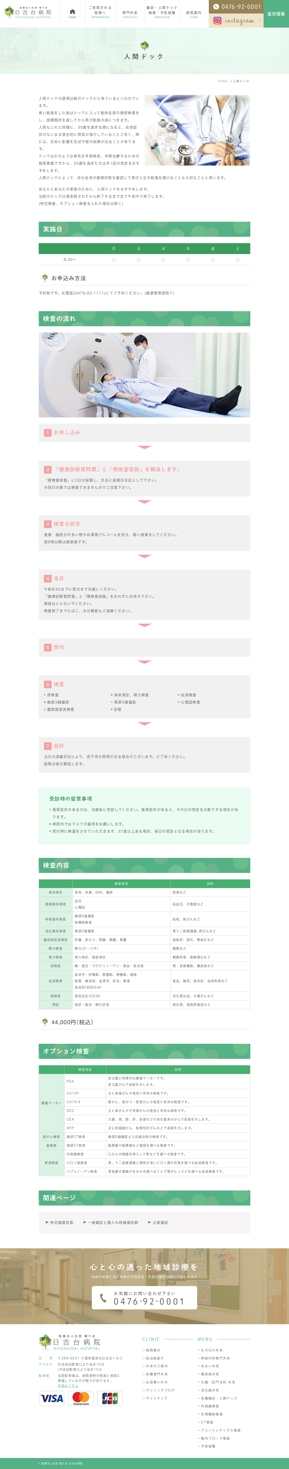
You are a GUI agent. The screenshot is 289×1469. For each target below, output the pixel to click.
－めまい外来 (208, 1366)
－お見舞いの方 (155, 1382)
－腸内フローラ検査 (213, 1438)
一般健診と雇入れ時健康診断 (113, 1222)
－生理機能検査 (210, 1414)
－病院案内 (151, 1350)
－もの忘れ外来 (210, 1350)
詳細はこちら (68, 1385)
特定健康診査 (61, 1222)
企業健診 (160, 1222)
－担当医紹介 (153, 1358)
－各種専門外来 (155, 1374)
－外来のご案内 (155, 1366)
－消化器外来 (208, 1390)
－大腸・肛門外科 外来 (216, 1382)
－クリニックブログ (158, 1390)
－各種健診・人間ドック (217, 1398)
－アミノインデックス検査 (219, 1430)
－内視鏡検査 (208, 1406)
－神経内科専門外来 (213, 1358)
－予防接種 (206, 1446)
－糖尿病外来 (208, 1374)
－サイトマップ (155, 1398)
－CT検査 (205, 1422)
